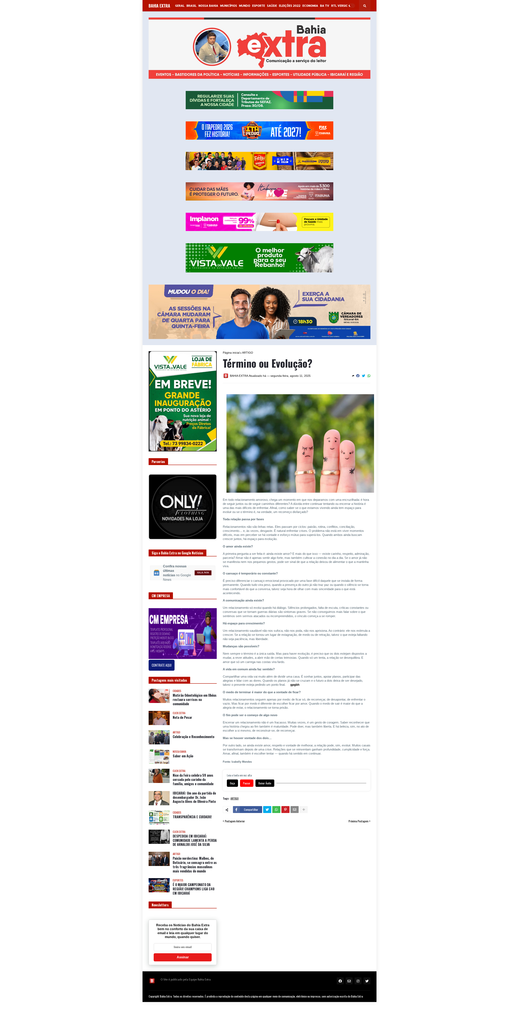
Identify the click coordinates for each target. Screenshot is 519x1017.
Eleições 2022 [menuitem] (289, 6)
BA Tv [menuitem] (324, 6)
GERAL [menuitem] (179, 6)
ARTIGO (247, 352)
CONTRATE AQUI (162, 668)
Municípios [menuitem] (228, 6)
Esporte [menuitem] (258, 6)
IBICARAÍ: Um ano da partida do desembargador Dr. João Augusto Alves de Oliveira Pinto (194, 800)
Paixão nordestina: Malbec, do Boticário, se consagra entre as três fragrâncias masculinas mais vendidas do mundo (195, 867)
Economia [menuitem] (310, 6)
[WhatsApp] (369, 376)
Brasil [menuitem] (191, 6)
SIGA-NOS (203, 575)
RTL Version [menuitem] (340, 6)
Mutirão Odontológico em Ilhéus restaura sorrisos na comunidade (195, 702)
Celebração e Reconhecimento (193, 740)
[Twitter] (363, 376)
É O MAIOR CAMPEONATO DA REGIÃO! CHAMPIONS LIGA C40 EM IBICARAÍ (193, 892)
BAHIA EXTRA (159, 6)
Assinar (183, 960)
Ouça (232, 783)
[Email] (295, 809)
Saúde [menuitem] (272, 6)
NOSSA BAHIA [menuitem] (208, 6)
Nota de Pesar (182, 721)
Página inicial (231, 352)
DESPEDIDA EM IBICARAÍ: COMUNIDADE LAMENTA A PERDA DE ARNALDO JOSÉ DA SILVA (195, 843)
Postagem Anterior (235, 821)
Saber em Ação (183, 759)
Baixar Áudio (264, 783)
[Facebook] (357, 376)
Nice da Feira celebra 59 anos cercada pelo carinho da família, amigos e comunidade (193, 782)
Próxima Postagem (358, 821)
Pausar (246, 783)
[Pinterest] (285, 809)
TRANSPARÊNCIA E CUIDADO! (192, 820)
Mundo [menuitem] (244, 6)
